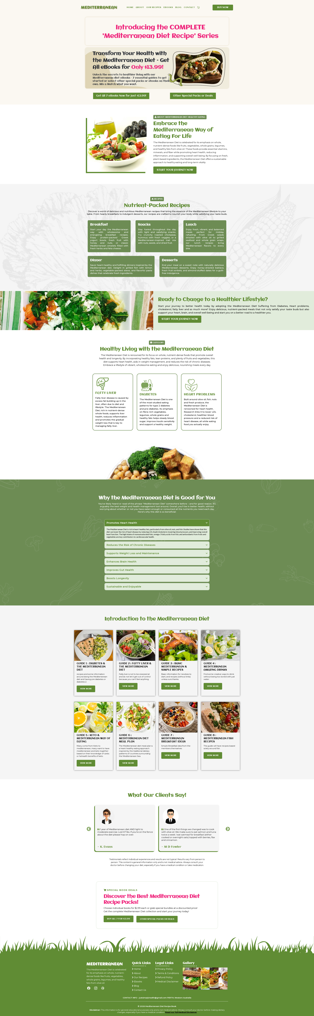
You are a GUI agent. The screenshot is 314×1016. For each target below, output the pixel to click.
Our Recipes (140, 977)
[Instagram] (95, 988)
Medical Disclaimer (167, 981)
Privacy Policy (165, 969)
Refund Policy (165, 977)
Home (137, 969)
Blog (136, 986)
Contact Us (140, 990)
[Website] (102, 988)
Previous (87, 828)
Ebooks (138, 981)
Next (226, 828)
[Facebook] (88, 988)
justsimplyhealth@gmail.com (153, 998)
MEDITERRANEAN (99, 8)
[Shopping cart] (198, 7)
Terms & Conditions (168, 973)
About (137, 973)
